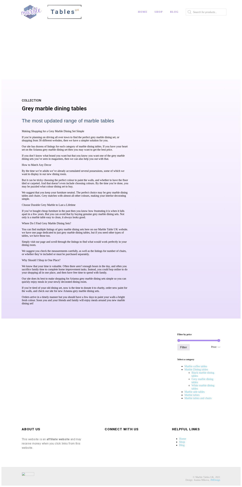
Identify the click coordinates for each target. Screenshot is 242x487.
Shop (158, 12)
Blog (174, 12)
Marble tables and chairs (198, 398)
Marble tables (191, 394)
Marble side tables (194, 391)
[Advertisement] (121, 53)
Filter (183, 347)
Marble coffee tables (195, 366)
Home (142, 12)
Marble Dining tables (196, 369)
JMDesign (215, 480)
